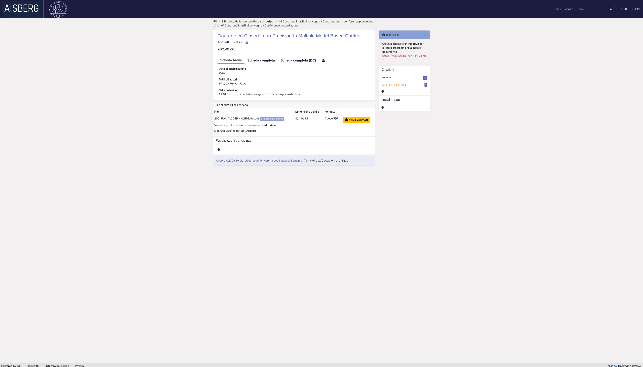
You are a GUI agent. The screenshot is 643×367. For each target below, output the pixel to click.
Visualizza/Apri (358, 119)
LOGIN (636, 9)
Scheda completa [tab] (261, 60)
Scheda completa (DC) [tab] (298, 60)
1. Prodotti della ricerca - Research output (248, 21)
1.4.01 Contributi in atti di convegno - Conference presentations (257, 25)
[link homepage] (23, 9)
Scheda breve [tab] (231, 60)
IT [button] (619, 9)
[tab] (323, 60)
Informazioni (392, 34)
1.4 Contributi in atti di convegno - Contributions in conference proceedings (326, 21)
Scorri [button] (567, 9)
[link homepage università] (58, 9)
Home (557, 9)
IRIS (627, 9)
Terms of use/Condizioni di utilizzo (326, 160)
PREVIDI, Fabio (230, 42)
